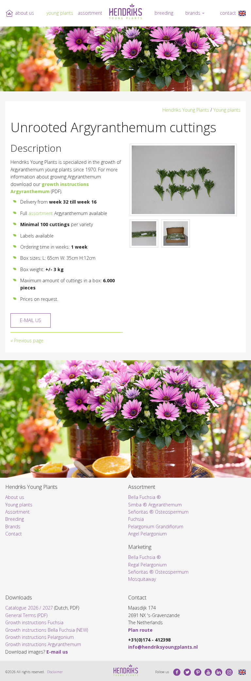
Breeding (164, 13)
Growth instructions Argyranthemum (43, 644)
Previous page (28, 340)
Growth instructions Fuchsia (34, 622)
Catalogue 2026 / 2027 (29, 608)
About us (24, 13)
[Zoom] (183, 180)
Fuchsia (136, 519)
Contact (228, 13)
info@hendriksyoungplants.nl (163, 647)
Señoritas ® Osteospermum (158, 512)
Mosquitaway (142, 579)
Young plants (59, 13)
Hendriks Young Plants (185, 110)
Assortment (90, 13)
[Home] (125, 11)
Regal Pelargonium (147, 565)
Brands (192, 13)
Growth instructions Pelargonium (39, 637)
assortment (40, 213)
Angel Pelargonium (147, 534)
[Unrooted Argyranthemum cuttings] (242, 13)
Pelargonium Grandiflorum (155, 526)
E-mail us (30, 320)
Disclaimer (55, 672)
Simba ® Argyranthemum (155, 505)
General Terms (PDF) (26, 615)
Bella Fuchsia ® (144, 497)
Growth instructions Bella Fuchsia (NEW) (46, 630)
